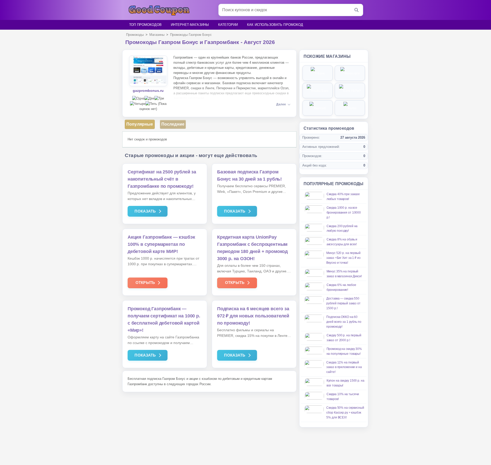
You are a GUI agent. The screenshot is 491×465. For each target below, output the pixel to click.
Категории (228, 25)
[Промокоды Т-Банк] (317, 73)
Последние (172, 124)
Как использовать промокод (275, 25)
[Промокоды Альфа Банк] (317, 90)
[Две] (149, 98)
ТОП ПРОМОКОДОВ (145, 25)
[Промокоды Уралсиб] (317, 108)
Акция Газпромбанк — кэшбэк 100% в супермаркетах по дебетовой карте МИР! (161, 244)
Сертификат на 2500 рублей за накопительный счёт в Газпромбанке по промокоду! (162, 179)
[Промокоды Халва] (350, 108)
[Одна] (138, 98)
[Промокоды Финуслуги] (350, 73)
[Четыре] (138, 104)
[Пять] (151, 104)
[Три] (159, 98)
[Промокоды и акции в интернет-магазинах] (159, 10)
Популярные (139, 124)
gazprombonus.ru (148, 90)
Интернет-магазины (190, 25)
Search (357, 10)
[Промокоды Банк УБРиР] (350, 90)
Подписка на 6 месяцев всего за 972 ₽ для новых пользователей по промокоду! (253, 316)
